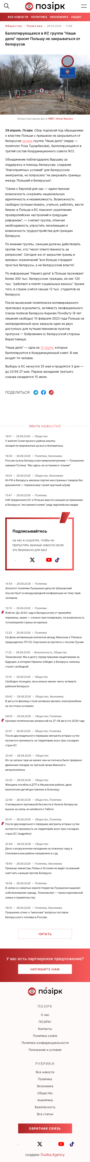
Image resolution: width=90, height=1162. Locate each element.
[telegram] (15, 560)
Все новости (18, 17)
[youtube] (49, 560)
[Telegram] (36, 392)
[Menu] (84, 6)
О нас (45, 1015)
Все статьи (45, 1114)
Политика (39, 17)
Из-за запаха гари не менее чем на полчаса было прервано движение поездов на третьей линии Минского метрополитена (43, 764)
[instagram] (40, 560)
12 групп (46, 347)
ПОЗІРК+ (45, 1022)
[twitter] (32, 560)
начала (27, 141)
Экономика (59, 17)
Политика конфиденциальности (45, 1043)
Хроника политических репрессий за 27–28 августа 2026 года (45, 720)
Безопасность (45, 1107)
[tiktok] (57, 560)
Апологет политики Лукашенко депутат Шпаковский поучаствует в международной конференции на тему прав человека (43, 593)
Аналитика (45, 1100)
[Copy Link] (51, 392)
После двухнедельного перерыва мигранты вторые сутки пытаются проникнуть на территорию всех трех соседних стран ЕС (42, 740)
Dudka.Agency (53, 1154)
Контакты (45, 1029)
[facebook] (24, 560)
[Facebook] (43, 392)
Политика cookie (45, 1036)
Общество (79, 17)
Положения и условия (45, 1050)
